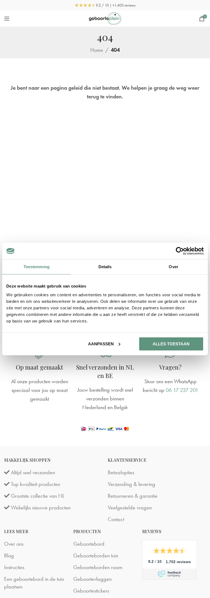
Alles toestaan (171, 343)
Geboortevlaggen (92, 579)
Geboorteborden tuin (95, 555)
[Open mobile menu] (6, 18)
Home (96, 50)
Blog (9, 555)
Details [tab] (105, 266)
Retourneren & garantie (133, 496)
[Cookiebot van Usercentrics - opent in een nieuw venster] (180, 251)
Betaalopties (121, 472)
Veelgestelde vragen (130, 507)
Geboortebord (88, 543)
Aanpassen (101, 343)
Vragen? (170, 367)
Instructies (14, 567)
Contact (116, 519)
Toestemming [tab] (36, 266)
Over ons (14, 543)
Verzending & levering (131, 484)
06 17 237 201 (182, 390)
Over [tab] (173, 266)
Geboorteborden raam (97, 567)
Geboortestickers (91, 590)
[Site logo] (105, 17)
